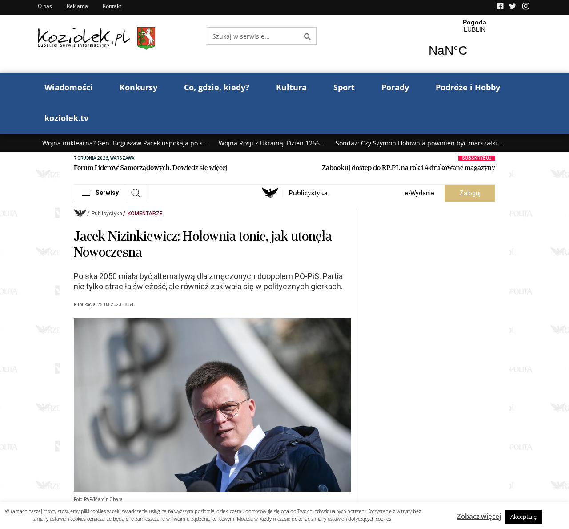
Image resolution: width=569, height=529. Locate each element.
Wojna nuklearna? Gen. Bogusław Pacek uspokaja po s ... (126, 143)
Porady (395, 87)
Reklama (77, 6)
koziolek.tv (66, 118)
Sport (344, 87)
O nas (45, 6)
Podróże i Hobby (468, 87)
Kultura (291, 87)
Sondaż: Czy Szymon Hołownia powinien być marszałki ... (420, 143)
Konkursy (138, 87)
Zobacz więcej (479, 516)
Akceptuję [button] (523, 517)
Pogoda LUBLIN (474, 44)
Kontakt (112, 6)
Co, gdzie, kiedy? (216, 87)
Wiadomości (68, 87)
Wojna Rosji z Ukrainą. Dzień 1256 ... (273, 143)
